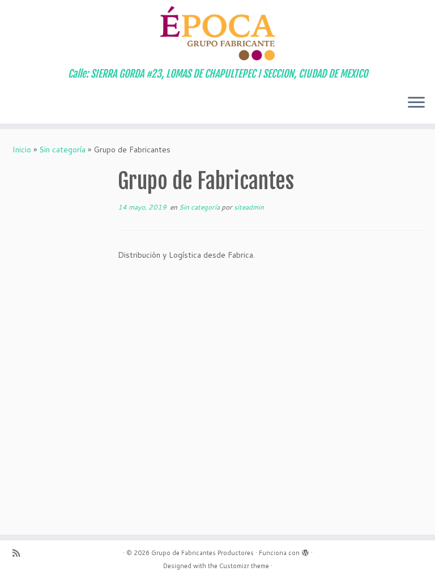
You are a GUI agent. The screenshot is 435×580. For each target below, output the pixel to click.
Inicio (21, 149)
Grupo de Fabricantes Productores (202, 552)
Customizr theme (244, 565)
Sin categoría (62, 149)
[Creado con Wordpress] (305, 551)
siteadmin (249, 207)
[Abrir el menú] (416, 103)
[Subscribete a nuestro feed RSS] (19, 553)
